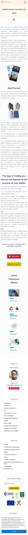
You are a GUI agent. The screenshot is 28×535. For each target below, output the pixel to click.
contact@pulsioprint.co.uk (14, 385)
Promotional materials (10, 426)
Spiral (5, 421)
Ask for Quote (15, 264)
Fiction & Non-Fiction (10, 413)
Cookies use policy (9, 459)
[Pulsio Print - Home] (6, 2)
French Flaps (7, 423)
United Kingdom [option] (13, 513)
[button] (25, 2)
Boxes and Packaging (10, 428)
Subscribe (14, 488)
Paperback (7, 403)
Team (5, 457)
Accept (14, 531)
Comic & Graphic (9, 415)
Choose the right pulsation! (12, 449)
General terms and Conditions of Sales (13, 463)
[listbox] (14, 513)
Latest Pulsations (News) (14, 279)
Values (6, 452)
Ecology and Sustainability (12, 447)
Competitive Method (10, 454)
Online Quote (15, 256)
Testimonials (7, 466)
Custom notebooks (9, 408)
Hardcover (7, 405)
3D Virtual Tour (8, 469)
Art (5, 410)
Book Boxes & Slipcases (11, 418)
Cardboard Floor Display (11, 431)
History (6, 444)
